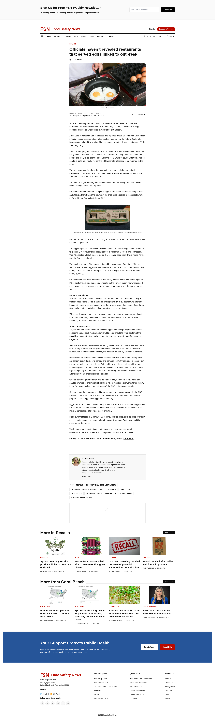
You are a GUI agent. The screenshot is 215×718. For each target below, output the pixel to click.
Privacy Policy (170, 687)
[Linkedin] (154, 36)
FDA (128, 489)
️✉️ (43, 694)
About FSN (167, 647)
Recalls (72, 44)
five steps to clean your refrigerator (90, 386)
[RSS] (160, 36)
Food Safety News (110, 715)
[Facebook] (144, 36)
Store (167, 695)
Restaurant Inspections (138, 682)
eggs (122, 489)
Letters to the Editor (137, 691)
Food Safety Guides (101, 682)
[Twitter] (147, 36)
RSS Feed (133, 699)
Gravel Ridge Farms (123, 493)
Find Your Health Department (141, 678)
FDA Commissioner (151, 607)
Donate (167, 699)
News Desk (46, 571)
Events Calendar (136, 687)
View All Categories (101, 699)
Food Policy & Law (100, 678)
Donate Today (149, 647)
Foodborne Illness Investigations (101, 485)
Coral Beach (77, 59)
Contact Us (169, 682)
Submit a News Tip (137, 695)
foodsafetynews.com (48, 679)
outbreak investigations (81, 498)
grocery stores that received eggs (106, 255)
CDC (101, 489)
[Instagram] (151, 36)
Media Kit (168, 691)
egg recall (111, 489)
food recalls (76, 493)
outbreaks (45, 607)
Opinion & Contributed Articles (105, 687)
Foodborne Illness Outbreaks (84, 489)
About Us (168, 678)
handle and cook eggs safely (120, 392)
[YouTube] (157, 36)
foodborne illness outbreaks (99, 493)
